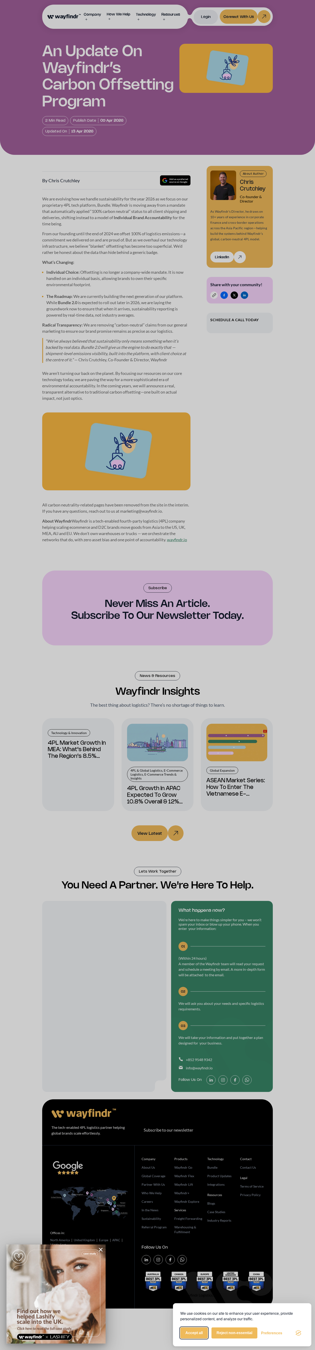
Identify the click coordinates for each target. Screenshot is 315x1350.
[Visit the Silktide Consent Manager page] (298, 1332)
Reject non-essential (234, 1333)
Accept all (194, 1333)
